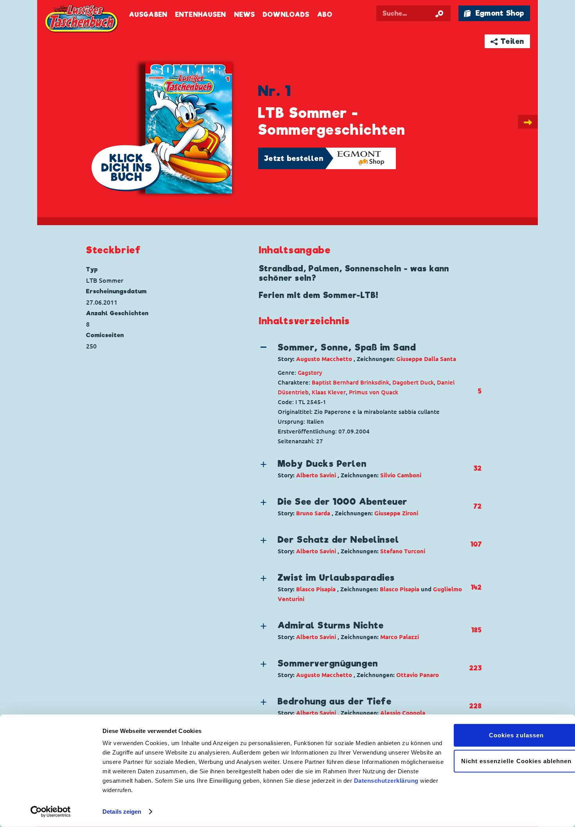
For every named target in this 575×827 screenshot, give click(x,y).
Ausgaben (148, 14)
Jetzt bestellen (293, 158)
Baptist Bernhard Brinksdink (350, 382)
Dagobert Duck (413, 382)
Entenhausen (200, 14)
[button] (364, 352)
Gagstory (310, 372)
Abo (324, 14)
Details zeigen (121, 811)
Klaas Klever (329, 392)
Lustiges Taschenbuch (82, 19)
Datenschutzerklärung (386, 780)
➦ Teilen (508, 41)
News (244, 14)
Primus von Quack (373, 392)
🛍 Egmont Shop (494, 13)
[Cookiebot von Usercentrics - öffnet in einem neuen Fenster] (50, 812)
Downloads (286, 14)
